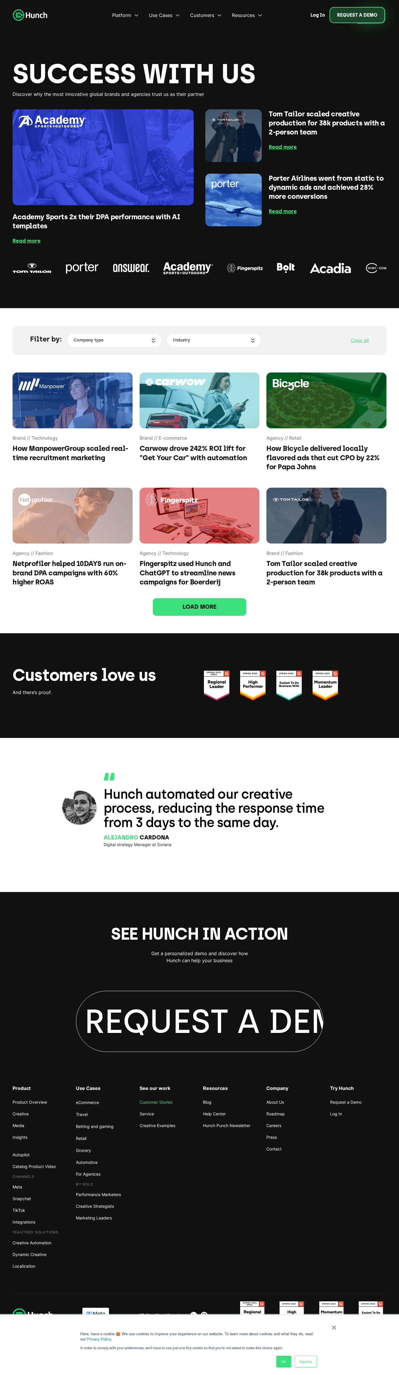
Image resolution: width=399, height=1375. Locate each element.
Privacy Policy (99, 1339)
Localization (24, 1266)
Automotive (87, 1162)
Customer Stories (156, 1102)
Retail (81, 1138)
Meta (17, 1186)
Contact (274, 1148)
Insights (20, 1137)
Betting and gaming (95, 1126)
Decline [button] (306, 1361)
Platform (121, 15)
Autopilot (21, 1154)
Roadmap (275, 1113)
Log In (336, 1113)
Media (18, 1125)
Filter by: (46, 339)
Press (271, 1137)
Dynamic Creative (29, 1254)
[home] (30, 15)
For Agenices (88, 1174)
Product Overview (30, 1102)
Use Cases (160, 15)
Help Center (214, 1113)
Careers (273, 1125)
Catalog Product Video (34, 1166)
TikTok (19, 1210)
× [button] (334, 1325)
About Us (275, 1102)
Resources (243, 15)
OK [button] (283, 1361)
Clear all (360, 340)
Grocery (83, 1150)
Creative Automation (32, 1242)
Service (147, 1113)
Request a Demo (346, 1102)
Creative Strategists (95, 1206)
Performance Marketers (98, 1194)
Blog (207, 1102)
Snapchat (22, 1198)
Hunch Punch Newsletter (226, 1125)
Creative (21, 1113)
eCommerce (87, 1102)
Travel (82, 1114)
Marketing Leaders (94, 1217)
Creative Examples (157, 1125)
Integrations (24, 1221)
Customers (202, 15)
